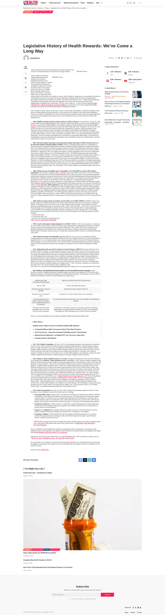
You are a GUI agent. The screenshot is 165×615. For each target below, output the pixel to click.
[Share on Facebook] (116, 58)
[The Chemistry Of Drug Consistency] (137, 113)
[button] (101, 3)
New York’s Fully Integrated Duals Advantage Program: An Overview (47, 567)
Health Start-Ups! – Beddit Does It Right (37, 473)
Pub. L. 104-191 (60, 173)
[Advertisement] (82, 28)
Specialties (126, 122)
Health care (108, 106)
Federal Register (41, 425)
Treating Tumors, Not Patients (45, 338)
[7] (36, 243)
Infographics (117, 122)
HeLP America (51, 123)
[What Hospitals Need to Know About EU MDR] (137, 94)
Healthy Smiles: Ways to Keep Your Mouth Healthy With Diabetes (56, 326)
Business (28, 11)
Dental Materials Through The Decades (117, 120)
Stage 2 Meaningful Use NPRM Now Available (39, 553)
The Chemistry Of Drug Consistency (116, 110)
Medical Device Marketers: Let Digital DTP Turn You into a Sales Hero (60, 335)
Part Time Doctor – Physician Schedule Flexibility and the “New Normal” (61, 332)
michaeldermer (35, 58)
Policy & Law (47, 11)
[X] (133, 73)
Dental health (108, 122)
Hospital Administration (119, 96)
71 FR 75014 (40, 185)
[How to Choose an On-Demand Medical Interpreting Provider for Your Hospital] (137, 104)
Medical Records (38, 549)
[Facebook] (113, 73)
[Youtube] (133, 81)
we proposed (51, 432)
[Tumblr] (141, 607)
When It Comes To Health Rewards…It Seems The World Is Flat (53, 438)
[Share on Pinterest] (122, 58)
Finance (37, 11)
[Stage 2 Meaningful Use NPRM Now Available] (82, 514)
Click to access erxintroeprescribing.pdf (43, 220)
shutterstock (45, 450)
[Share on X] (119, 58)
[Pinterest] (113, 81)
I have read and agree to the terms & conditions (83, 599)
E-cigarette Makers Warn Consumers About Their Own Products (58, 329)
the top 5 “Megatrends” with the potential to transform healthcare (64, 104)
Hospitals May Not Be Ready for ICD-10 (37, 560)
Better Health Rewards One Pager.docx (71, 376)
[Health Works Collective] (30, 3)
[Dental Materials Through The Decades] (137, 122)
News (47, 549)
